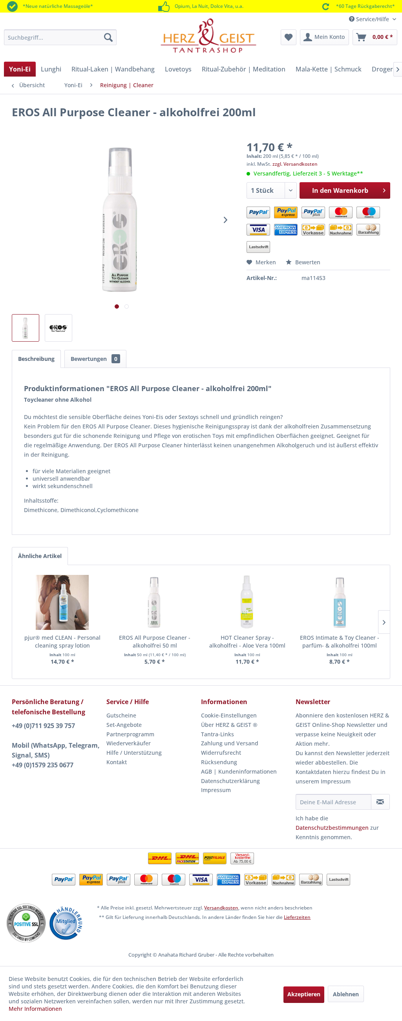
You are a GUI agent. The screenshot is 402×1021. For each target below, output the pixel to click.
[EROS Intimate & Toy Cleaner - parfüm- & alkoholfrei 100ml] (340, 602)
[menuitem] (60, 37)
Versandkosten (221, 907)
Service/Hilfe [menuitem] (372, 19)
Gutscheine (121, 715)
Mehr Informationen (35, 1008)
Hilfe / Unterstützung (134, 752)
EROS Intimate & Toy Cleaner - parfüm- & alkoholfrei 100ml (339, 641)
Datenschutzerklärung (230, 781)
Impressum (216, 790)
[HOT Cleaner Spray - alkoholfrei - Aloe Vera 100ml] (247, 602)
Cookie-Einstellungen (229, 715)
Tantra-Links (217, 734)
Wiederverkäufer (128, 743)
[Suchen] (108, 37)
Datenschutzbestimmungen (332, 827)
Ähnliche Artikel (40, 556)
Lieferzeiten (297, 917)
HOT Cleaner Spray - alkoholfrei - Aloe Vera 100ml (247, 641)
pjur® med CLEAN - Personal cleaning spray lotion (62, 641)
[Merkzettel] (288, 37)
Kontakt (116, 762)
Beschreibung (36, 358)
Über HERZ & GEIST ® (229, 724)
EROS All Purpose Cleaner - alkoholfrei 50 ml (154, 641)
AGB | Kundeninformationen (239, 771)
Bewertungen (94, 358)
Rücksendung (219, 762)
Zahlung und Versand (229, 743)
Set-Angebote (124, 724)
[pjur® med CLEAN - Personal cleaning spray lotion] (62, 602)
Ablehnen (346, 994)
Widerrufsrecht (221, 752)
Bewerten (307, 262)
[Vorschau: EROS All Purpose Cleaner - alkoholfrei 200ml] (58, 328)
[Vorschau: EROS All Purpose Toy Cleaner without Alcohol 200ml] (25, 328)
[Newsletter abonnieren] (380, 802)
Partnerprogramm (130, 734)
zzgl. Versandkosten (295, 164)
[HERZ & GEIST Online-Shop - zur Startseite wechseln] (208, 36)
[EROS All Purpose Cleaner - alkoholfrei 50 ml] (155, 602)
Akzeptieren (303, 994)
